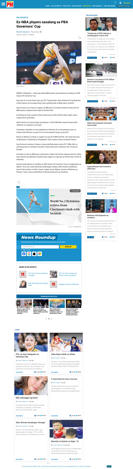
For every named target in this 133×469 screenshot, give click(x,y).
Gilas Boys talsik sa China (63, 354)
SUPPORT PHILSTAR (124, 6)
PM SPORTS (87, 6)
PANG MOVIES (76, 6)
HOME (47, 6)
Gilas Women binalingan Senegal (30, 422)
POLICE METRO (56, 6)
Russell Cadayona (23, 32)
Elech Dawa (56, 358)
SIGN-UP (68, 247)
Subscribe (127, 3)
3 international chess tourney (64, 379)
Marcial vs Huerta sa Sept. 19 (64, 441)
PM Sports (22, 17)
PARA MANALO (97, 6)
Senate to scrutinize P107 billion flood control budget (100, 80)
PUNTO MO (66, 6)
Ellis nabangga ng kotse (27, 398)
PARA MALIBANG (109, 6)
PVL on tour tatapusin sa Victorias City (27, 355)
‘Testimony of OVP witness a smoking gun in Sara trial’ (99, 34)
